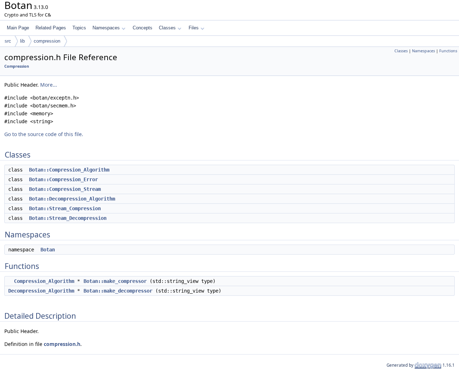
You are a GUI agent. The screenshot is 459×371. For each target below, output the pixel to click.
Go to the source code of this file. (43, 134)
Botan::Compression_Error (63, 179)
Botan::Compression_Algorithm (69, 170)
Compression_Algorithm (44, 281)
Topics (79, 27)
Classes (167, 27)
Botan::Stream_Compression (65, 208)
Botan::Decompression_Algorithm (72, 199)
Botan (48, 249)
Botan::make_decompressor (118, 291)
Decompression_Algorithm (41, 291)
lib (22, 41)
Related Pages (51, 27)
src (8, 41)
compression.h (62, 344)
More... (48, 84)
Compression (16, 66)
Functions (448, 50)
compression (47, 41)
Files (194, 27)
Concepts (142, 27)
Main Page (18, 27)
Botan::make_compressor (115, 281)
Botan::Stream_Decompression (68, 218)
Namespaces (106, 27)
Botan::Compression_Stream (65, 189)
